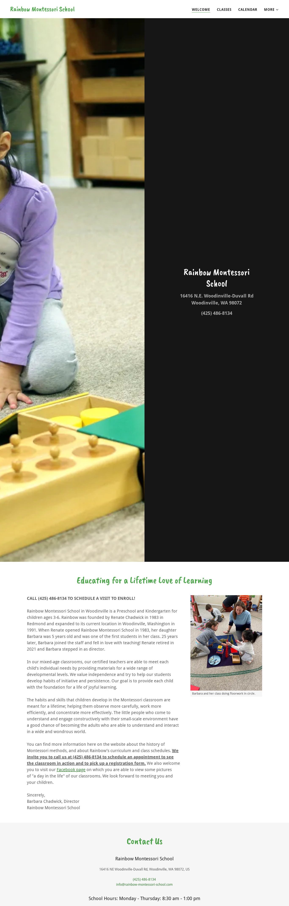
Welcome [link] (201, 10)
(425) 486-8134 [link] (216, 313)
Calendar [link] (247, 10)
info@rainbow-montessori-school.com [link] (144, 885)
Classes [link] (224, 10)
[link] (42, 10)
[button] (271, 9)
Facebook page (71, 769)
